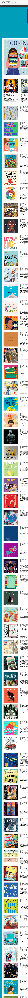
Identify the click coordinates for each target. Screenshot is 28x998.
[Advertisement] (14, 22)
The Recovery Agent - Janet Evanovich (10, 96)
